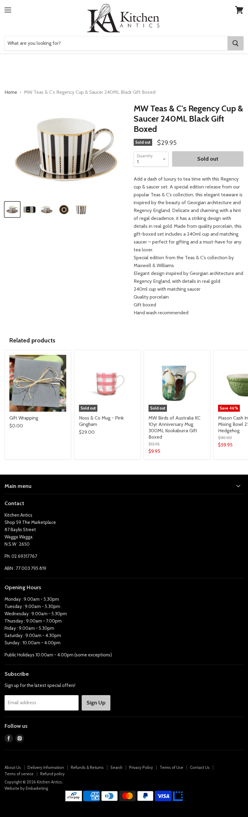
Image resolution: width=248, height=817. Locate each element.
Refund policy (52, 773)
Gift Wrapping (23, 418)
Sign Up (96, 702)
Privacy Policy (141, 767)
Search (116, 767)
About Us (13, 767)
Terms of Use (171, 767)
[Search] (235, 43)
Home (11, 92)
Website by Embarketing (26, 788)
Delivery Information (46, 767)
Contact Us (200, 767)
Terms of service (19, 773)
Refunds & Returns (87, 767)
